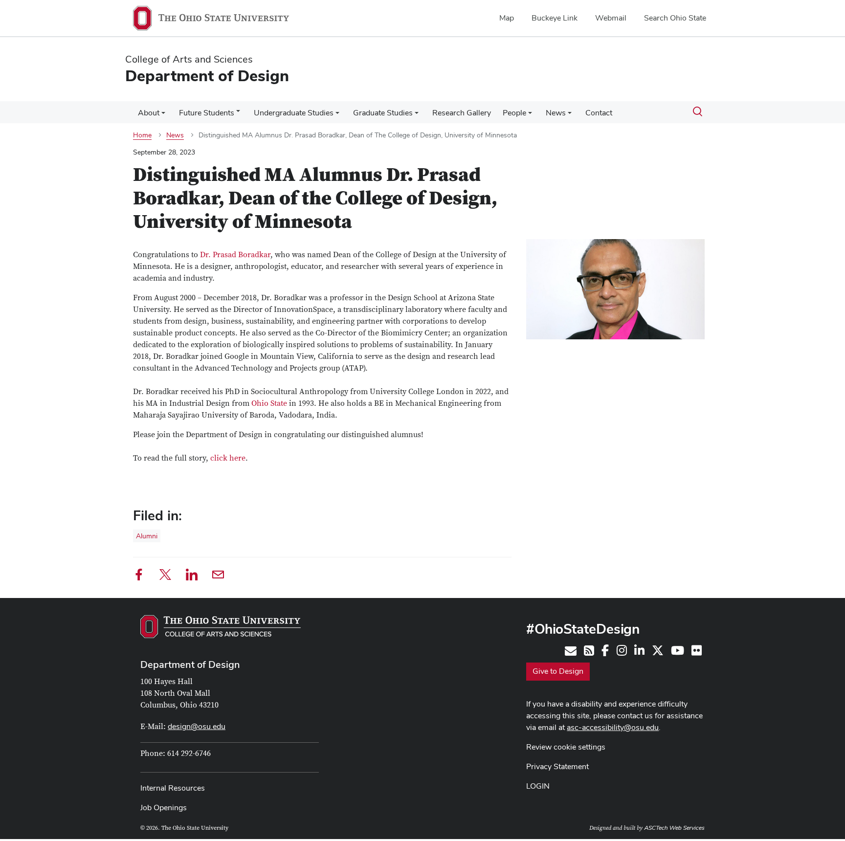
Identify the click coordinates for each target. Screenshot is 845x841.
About (148, 113)
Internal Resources (172, 788)
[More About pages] (163, 115)
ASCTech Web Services (674, 828)
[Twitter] (165, 576)
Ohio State (269, 403)
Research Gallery (461, 113)
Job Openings (163, 807)
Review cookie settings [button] (565, 747)
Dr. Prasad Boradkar (235, 255)
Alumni (146, 535)
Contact (598, 113)
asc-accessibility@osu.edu (613, 727)
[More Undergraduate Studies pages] (337, 115)
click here (227, 458)
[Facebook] (139, 576)
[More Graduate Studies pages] (417, 115)
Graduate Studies (383, 113)
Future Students (206, 113)
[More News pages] (570, 115)
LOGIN (538, 786)
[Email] (218, 576)
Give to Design (558, 671)
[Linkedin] (192, 576)
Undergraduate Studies (294, 113)
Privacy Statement (557, 766)
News (556, 113)
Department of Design (190, 664)
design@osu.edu (196, 726)
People (514, 113)
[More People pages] (530, 115)
